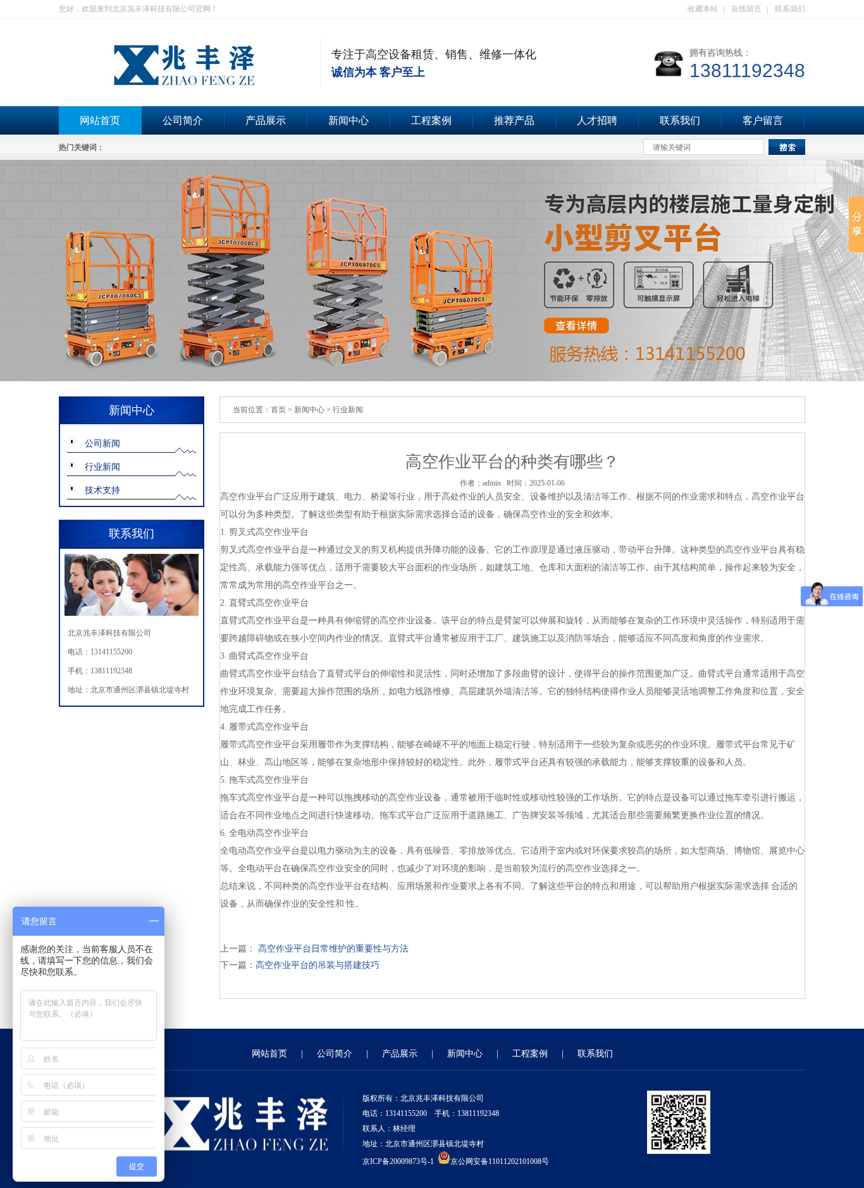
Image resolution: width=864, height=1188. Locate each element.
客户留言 (763, 120)
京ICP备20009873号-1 (398, 1161)
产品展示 (265, 120)
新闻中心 (348, 120)
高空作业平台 (246, 496)
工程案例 (431, 120)
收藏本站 (703, 8)
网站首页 (100, 120)
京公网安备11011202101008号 (499, 1161)
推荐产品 (514, 120)
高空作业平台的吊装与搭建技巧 (318, 965)
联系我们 (790, 8)
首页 (278, 409)
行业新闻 (102, 467)
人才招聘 (597, 120)
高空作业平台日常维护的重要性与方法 (332, 948)
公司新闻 (102, 443)
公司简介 (183, 120)
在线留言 (746, 8)
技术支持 (102, 490)
